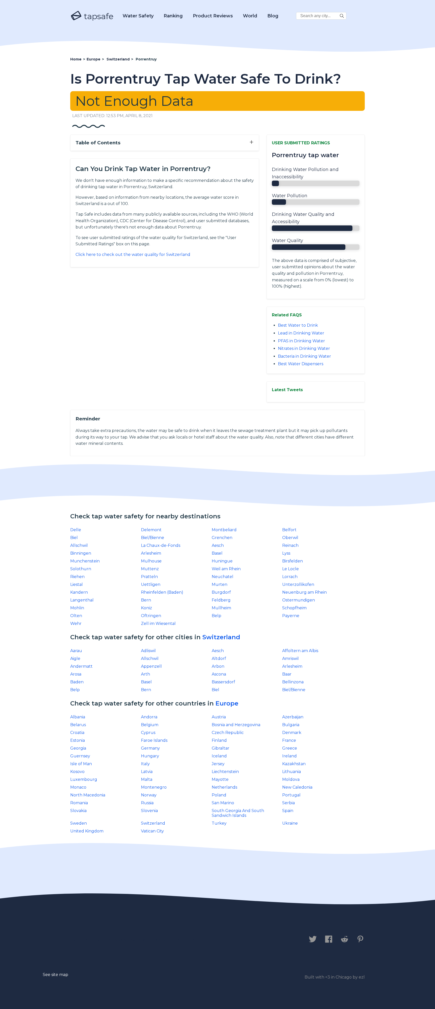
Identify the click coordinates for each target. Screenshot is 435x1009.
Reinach (290, 545)
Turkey (219, 823)
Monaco (78, 787)
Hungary (150, 756)
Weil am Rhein (226, 568)
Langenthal (82, 600)
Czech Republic (228, 732)
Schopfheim (294, 608)
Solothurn (80, 568)
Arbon (218, 666)
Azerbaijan (292, 717)
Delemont (151, 529)
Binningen (80, 553)
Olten (76, 615)
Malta (146, 779)
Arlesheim (151, 553)
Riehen (77, 576)
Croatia (77, 732)
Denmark (291, 732)
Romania (79, 802)
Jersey (218, 763)
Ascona (219, 674)
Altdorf (219, 658)
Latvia (147, 771)
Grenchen (222, 537)
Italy (145, 763)
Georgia (78, 748)
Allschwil (79, 545)
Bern (146, 600)
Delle (75, 529)
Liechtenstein (225, 771)
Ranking (173, 16)
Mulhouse (151, 561)
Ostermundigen (298, 600)
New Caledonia (297, 787)
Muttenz (150, 568)
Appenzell (151, 666)
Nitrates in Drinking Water (304, 348)
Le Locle (290, 568)
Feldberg (221, 600)
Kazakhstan (294, 763)
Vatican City (152, 831)
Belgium (149, 724)
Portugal (291, 795)
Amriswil (290, 658)
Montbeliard (224, 529)
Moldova (291, 779)
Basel (217, 553)
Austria (219, 717)
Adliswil (148, 650)
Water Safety (138, 16)
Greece (289, 748)
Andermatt (81, 666)
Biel (74, 537)
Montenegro (154, 787)
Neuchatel (222, 576)
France (289, 740)
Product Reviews (213, 16)
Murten (219, 584)
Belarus (78, 724)
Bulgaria (290, 724)
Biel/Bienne (152, 537)
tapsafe (98, 16)
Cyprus (148, 732)
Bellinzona (293, 682)
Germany (150, 748)
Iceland (219, 756)
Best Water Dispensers (300, 363)
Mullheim (221, 608)
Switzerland (221, 637)
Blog (272, 16)
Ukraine (290, 823)
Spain (287, 810)
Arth (145, 674)
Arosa (75, 674)
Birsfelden (292, 561)
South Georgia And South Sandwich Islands (238, 813)
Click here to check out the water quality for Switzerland (133, 254)
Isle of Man (81, 763)
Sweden (78, 823)
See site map (55, 974)
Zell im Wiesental (158, 623)
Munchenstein (85, 561)
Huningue (222, 561)
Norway (149, 795)
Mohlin (77, 608)
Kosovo (77, 771)
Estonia (77, 740)
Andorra (149, 717)
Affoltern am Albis (300, 650)
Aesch (218, 545)
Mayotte (220, 779)
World (250, 16)
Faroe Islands (154, 740)
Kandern (79, 592)
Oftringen (151, 615)
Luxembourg (83, 779)
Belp (216, 615)
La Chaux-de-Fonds (160, 545)
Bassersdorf (223, 682)
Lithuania (291, 771)
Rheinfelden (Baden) (162, 592)
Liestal (76, 584)
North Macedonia (87, 795)
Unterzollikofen (298, 584)
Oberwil (290, 537)
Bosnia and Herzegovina (236, 724)
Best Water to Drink (298, 325)
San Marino (223, 802)
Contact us (85, 939)
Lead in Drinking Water (301, 333)
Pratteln (149, 576)
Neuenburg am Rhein (304, 592)
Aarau (76, 650)
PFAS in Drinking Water (301, 341)
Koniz (146, 608)
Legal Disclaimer (176, 939)
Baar (287, 674)
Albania (77, 717)
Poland (219, 795)
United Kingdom (86, 831)
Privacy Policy (126, 939)
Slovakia (78, 810)
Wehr (76, 623)
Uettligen (150, 584)
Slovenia (149, 810)
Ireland (289, 756)
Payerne (290, 615)
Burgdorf (221, 592)
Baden (77, 682)
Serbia (288, 802)
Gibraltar (220, 748)
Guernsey (80, 756)
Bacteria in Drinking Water (304, 356)
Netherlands (224, 787)
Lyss (286, 553)
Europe (226, 703)
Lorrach (290, 576)
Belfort (289, 529)
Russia (147, 802)
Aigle (75, 658)
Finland (219, 740)
